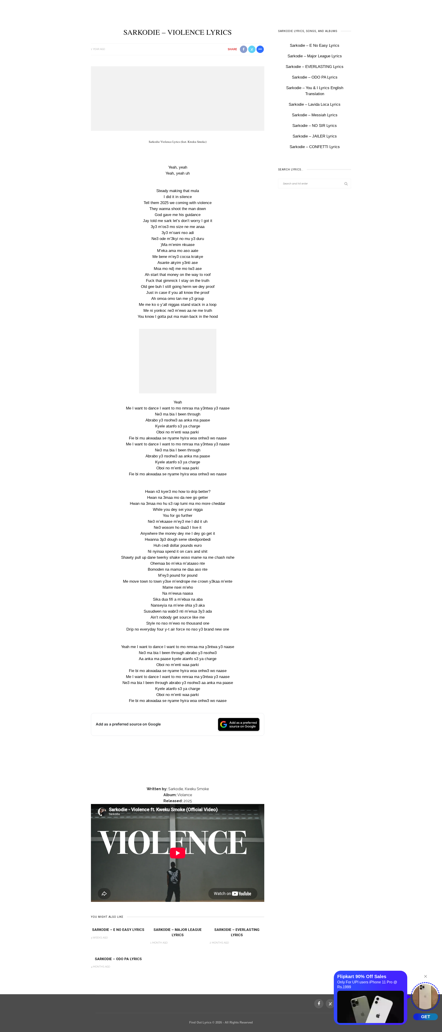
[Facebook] (318, 1003)
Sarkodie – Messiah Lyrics (314, 115)
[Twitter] (330, 1003)
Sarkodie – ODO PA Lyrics (118, 959)
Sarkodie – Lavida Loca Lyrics (314, 104)
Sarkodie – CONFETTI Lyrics (315, 147)
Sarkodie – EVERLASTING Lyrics (314, 66)
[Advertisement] (177, 98)
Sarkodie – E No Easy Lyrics (118, 930)
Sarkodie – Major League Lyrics (315, 56)
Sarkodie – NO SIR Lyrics (314, 125)
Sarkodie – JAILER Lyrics (315, 136)
